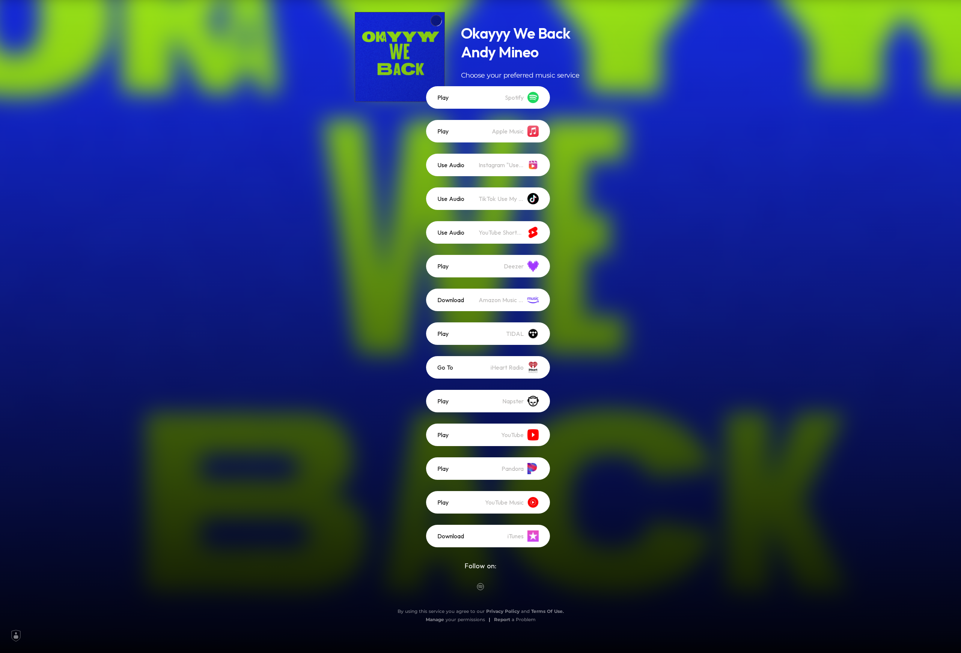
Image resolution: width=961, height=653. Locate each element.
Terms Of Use (547, 611)
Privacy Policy (503, 611)
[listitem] (488, 97)
